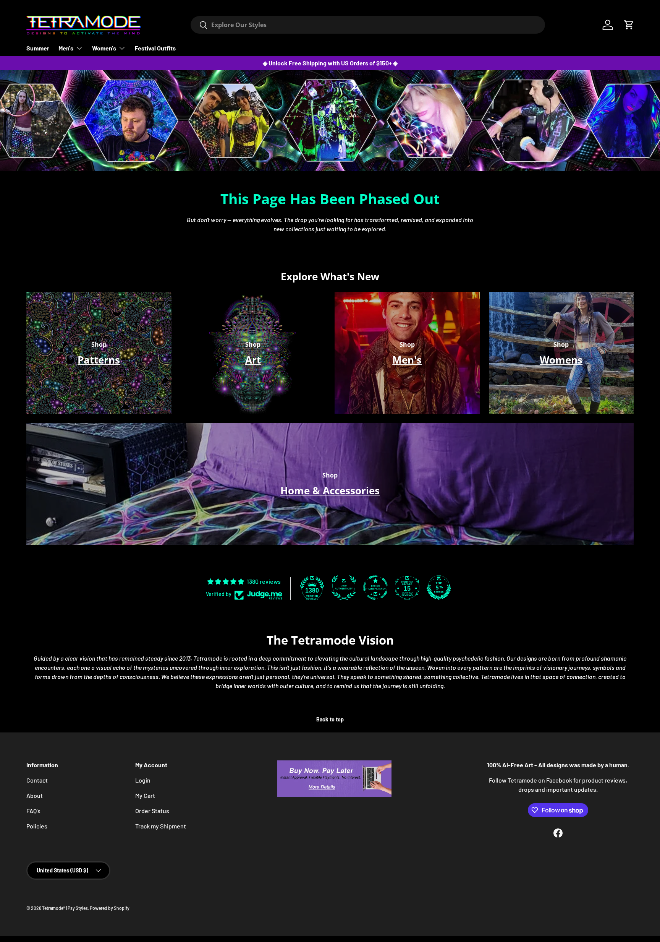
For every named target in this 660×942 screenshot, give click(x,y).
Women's (104, 48)
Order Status (152, 810)
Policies (36, 826)
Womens (561, 360)
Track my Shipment (160, 826)
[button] (629, 24)
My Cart (145, 795)
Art (253, 360)
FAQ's (33, 810)
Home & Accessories (330, 490)
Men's (65, 48)
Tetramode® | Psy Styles (65, 908)
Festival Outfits (155, 48)
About (34, 795)
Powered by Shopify (109, 908)
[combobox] (368, 25)
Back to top (330, 719)
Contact (37, 780)
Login (142, 780)
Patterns (99, 360)
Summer (37, 48)
